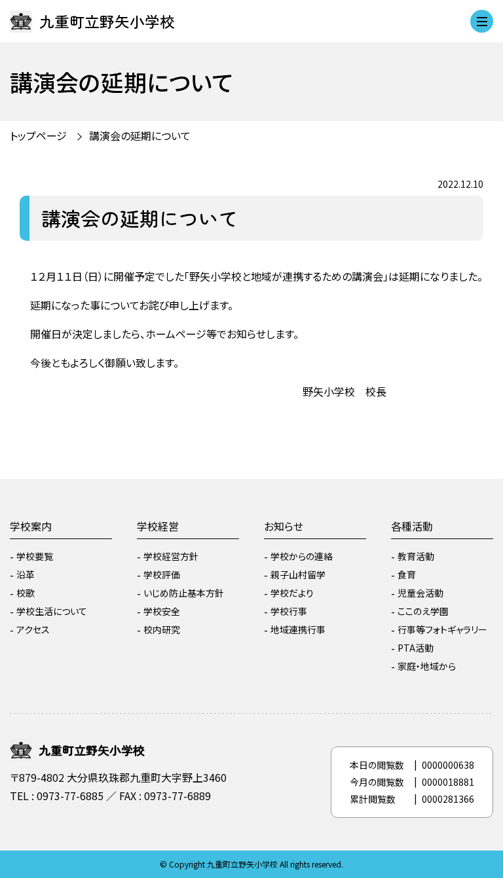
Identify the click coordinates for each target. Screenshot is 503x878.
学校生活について (51, 611)
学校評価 (161, 574)
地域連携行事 (298, 629)
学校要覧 (34, 556)
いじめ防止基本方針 (183, 592)
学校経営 (158, 526)
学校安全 (161, 611)
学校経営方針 (170, 556)
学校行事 (288, 611)
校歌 (25, 592)
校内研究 (161, 629)
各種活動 (412, 526)
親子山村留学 (298, 574)
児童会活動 (420, 592)
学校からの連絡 (301, 556)
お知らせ (283, 526)
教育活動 (416, 556)
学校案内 (31, 526)
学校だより (292, 592)
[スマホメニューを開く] (482, 21)
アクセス (33, 629)
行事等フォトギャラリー (442, 629)
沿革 (25, 574)
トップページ (38, 135)
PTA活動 (416, 647)
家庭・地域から (427, 666)
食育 (407, 574)
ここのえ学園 (423, 611)
